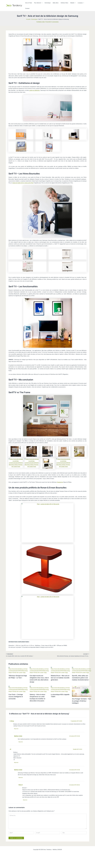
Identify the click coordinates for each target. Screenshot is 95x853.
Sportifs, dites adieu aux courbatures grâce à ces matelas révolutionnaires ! (80, 678)
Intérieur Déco (64, 2)
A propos (80, 2)
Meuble (72, 2)
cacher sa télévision (34, 90)
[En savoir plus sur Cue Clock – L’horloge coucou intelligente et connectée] (18, 689)
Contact (27, 8)
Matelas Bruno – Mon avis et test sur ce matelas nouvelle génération (60, 678)
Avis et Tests (28, 2)
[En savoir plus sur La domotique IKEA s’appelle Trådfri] (60, 689)
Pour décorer (37, 2)
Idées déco (55, 2)
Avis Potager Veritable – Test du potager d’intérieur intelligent (81, 701)
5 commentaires (55, 21)
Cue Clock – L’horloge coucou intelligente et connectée (16, 697)
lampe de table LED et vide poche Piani (23, 183)
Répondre (16, 728)
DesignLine (60, 482)
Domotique (47, 2)
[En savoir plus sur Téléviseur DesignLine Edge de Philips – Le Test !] (18, 670)
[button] (41, 3)
